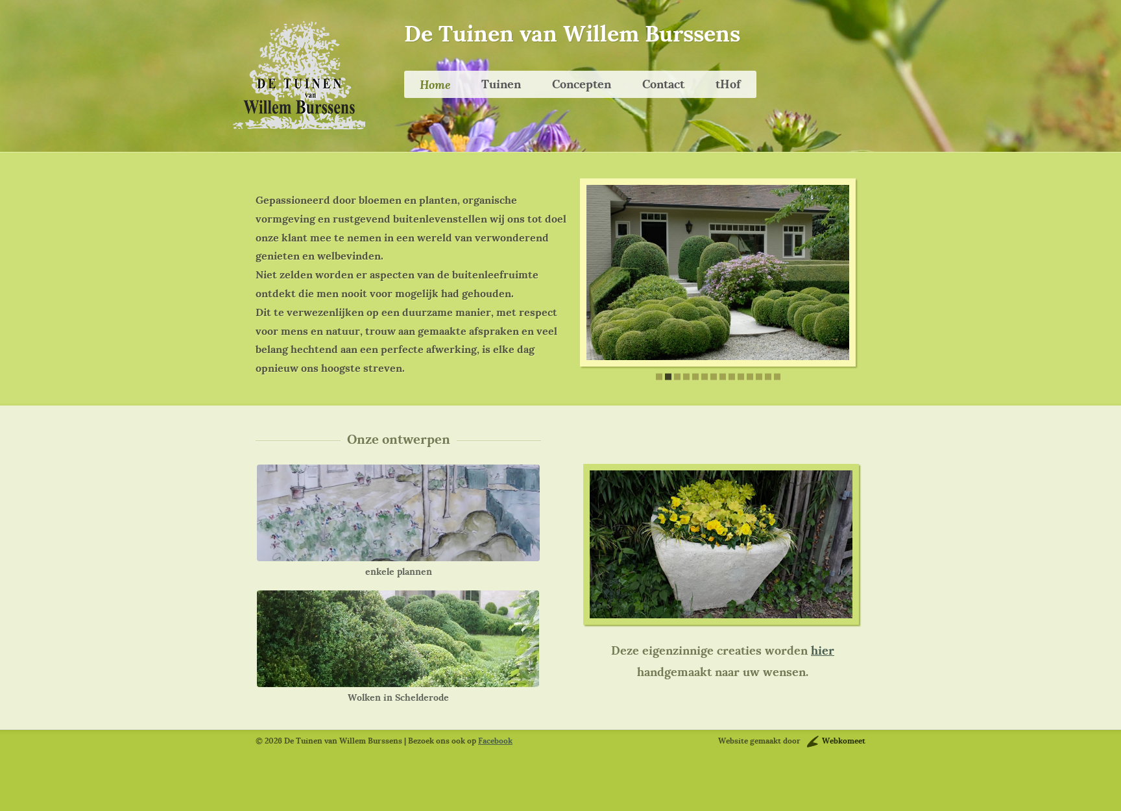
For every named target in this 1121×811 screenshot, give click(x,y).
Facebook (495, 741)
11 (750, 376)
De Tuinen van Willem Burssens (572, 33)
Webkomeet (843, 741)
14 (777, 376)
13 (768, 376)
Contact (663, 84)
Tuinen (501, 84)
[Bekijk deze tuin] (398, 513)
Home (435, 84)
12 (759, 376)
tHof (728, 84)
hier (822, 650)
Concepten (581, 84)
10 (741, 376)
